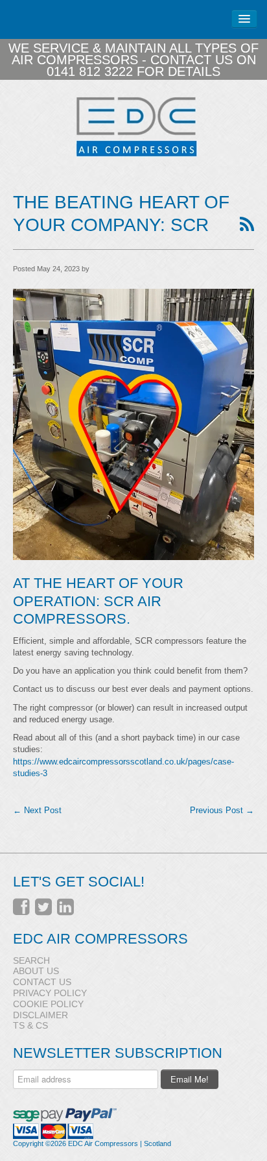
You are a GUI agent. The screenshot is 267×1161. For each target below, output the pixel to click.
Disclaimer (40, 1015)
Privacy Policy (50, 993)
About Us (36, 971)
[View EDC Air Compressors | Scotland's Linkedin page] (65, 907)
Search (31, 960)
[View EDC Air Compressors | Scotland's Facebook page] (21, 907)
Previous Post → (222, 810)
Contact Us (42, 982)
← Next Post (37, 810)
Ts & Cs (30, 1025)
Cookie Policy (48, 1004)
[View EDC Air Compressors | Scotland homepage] (133, 126)
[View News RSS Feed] (247, 225)
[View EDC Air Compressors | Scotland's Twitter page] (43, 907)
